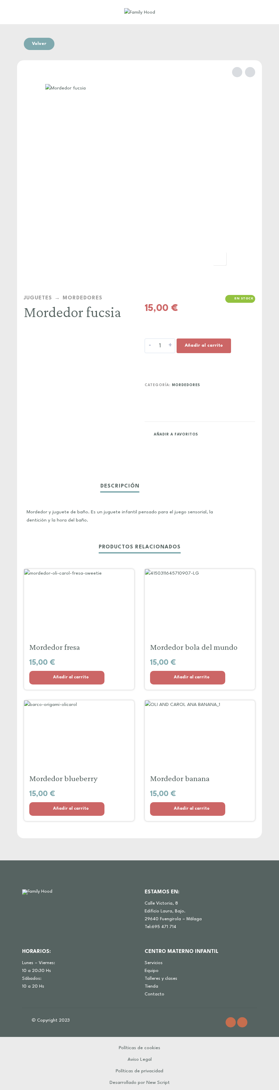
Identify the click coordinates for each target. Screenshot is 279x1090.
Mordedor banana (180, 778)
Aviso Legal (140, 1059)
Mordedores (82, 298)
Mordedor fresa (54, 646)
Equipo (152, 971)
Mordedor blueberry (63, 778)
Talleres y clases (161, 978)
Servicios (154, 963)
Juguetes (38, 298)
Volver (39, 44)
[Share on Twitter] (222, 434)
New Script (158, 1082)
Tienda (151, 986)
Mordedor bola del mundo (193, 646)
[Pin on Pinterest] (235, 434)
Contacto (154, 994)
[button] (66, 677)
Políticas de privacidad (139, 1071)
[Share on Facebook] (209, 434)
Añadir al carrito (204, 345)
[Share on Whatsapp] (248, 434)
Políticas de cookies (139, 1047)
